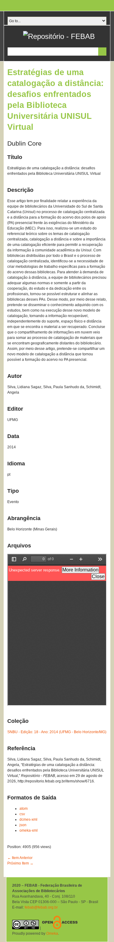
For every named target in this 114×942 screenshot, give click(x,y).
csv (22, 814)
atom (23, 808)
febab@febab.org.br (41, 907)
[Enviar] (102, 51)
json (22, 825)
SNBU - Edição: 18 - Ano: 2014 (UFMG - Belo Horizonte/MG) (56, 732)
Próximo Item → (20, 863)
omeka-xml (28, 830)
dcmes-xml (28, 819)
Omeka (52, 933)
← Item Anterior (20, 858)
